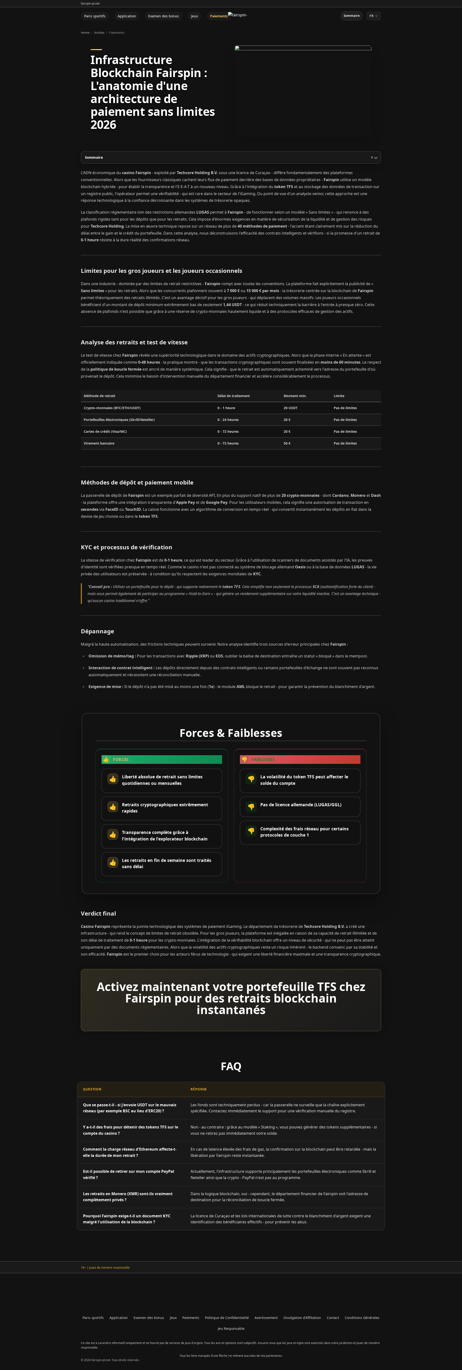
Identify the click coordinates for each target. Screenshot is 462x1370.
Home (85, 32)
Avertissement (266, 1317)
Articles (99, 32)
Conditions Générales (362, 1317)
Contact (333, 1317)
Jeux (194, 16)
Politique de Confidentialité (227, 1317)
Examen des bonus (163, 16)
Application (127, 16)
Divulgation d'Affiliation (302, 1317)
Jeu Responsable (231, 1328)
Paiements (219, 16)
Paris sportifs (94, 16)
